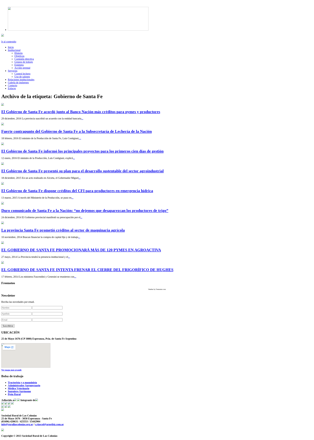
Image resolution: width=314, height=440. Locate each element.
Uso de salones (22, 76)
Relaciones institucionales (21, 79)
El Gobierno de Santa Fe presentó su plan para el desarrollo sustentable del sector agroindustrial (82, 171)
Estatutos (19, 64)
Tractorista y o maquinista (22, 382)
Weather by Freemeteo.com (157, 289)
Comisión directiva (24, 59)
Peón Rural (14, 394)
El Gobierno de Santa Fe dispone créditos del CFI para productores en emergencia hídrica (77, 191)
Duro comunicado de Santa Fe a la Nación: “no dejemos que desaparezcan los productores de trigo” (84, 210)
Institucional (14, 50)
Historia (18, 53)
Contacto (12, 85)
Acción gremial (22, 67)
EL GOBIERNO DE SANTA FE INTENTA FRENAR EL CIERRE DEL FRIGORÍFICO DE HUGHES (87, 270)
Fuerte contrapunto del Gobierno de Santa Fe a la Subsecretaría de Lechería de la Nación (76, 131)
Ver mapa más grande (11, 370)
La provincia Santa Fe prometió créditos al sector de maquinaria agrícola (63, 230)
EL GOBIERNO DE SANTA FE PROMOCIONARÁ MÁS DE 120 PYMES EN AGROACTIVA (81, 250)
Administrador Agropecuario (24, 385)
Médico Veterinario (18, 388)
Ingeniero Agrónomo (19, 391)
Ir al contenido (8, 41)
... (82, 118)
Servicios (12, 70)
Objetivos (19, 56)
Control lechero (22, 73)
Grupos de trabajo (23, 62)
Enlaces (12, 88)
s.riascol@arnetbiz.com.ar (49, 424)
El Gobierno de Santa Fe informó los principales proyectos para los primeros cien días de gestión (82, 151)
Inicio (11, 47)
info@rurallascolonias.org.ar (17, 424)
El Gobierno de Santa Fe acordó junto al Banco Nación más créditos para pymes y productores (80, 112)
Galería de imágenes (18, 82)
